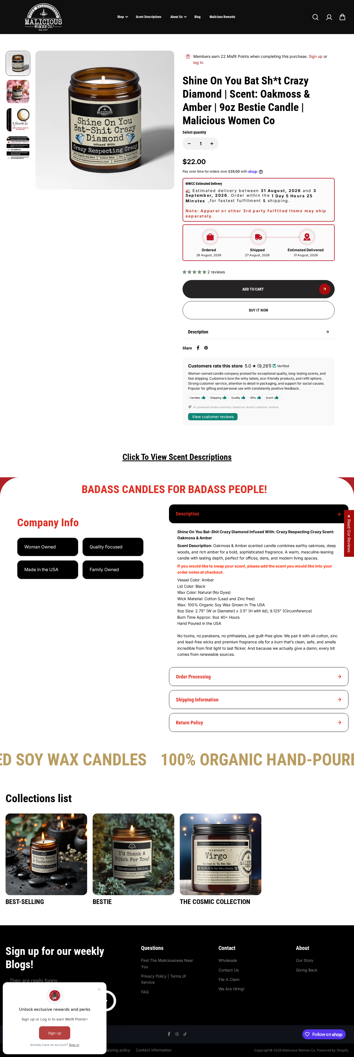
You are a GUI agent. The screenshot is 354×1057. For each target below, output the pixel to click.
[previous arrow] (46, 121)
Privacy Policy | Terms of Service (163, 979)
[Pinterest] (206, 347)
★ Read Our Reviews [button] (349, 533)
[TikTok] (185, 1034)
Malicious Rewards (222, 17)
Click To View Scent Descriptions (177, 457)
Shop (120, 17)
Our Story (304, 960)
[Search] (315, 17)
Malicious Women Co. (299, 1050)
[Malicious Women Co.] (43, 17)
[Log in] (329, 17)
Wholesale (227, 960)
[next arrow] (163, 121)
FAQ (145, 991)
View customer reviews (213, 416)
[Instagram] (177, 1034)
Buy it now (258, 310)
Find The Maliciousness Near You (167, 963)
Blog (197, 17)
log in (198, 62)
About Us (176, 17)
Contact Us (228, 970)
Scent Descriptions (148, 17)
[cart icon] (342, 17)
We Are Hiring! (231, 988)
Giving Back (306, 970)
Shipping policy (116, 1050)
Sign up (315, 56)
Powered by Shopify (332, 1050)
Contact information (153, 1050)
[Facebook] (198, 347)
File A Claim (229, 979)
